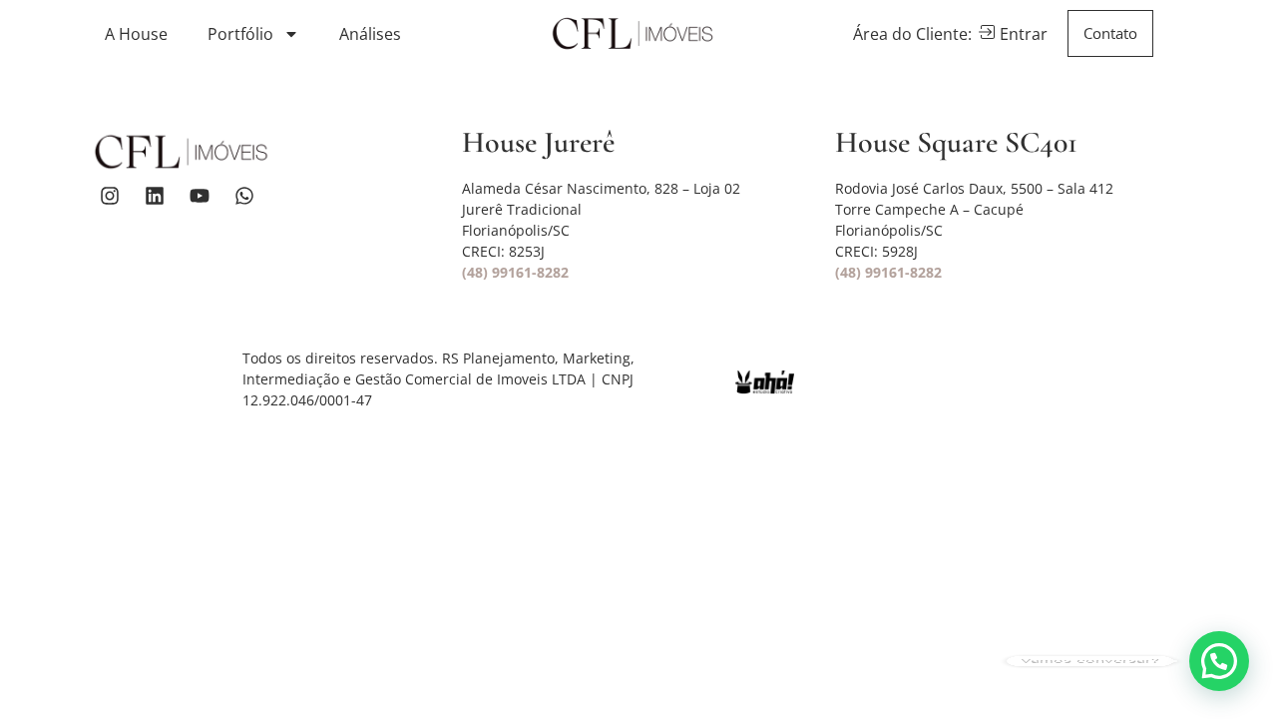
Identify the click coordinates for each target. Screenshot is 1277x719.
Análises (370, 34)
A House (136, 34)
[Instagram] (110, 196)
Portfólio (240, 34)
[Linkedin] (155, 196)
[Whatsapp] (244, 196)
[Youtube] (199, 196)
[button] (1219, 661)
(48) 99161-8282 (515, 272)
